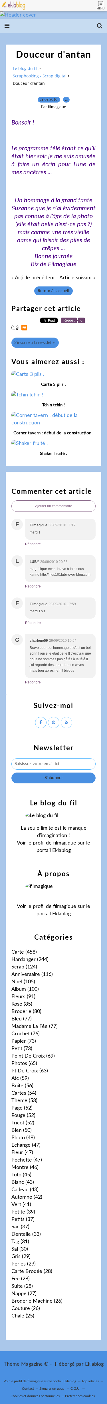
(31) (20, 1241)
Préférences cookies (80, 1396)
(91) (23, 996)
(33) (26, 1234)
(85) (21, 1004)
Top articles (90, 1381)
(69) (33, 1056)
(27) (24, 1293)
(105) (23, 981)
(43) (22, 1182)
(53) (24, 1100)
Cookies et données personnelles (35, 1396)
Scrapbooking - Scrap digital (39, 76)
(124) (24, 967)
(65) (24, 1063)
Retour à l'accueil (53, 291)
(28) (31, 1271)
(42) (26, 1197)
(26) (36, 1301)
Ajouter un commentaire (53, 506)
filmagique (64, 843)
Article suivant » (77, 277)
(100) (25, 989)
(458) (24, 952)
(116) (32, 974)
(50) (21, 1130)
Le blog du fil (25, 68)
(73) (23, 1041)
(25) (22, 1316)
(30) (19, 1249)
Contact (28, 1388)
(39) (23, 1212)
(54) (23, 1093)
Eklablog (94, 1364)
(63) (29, 1071)
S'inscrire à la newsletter (35, 343)
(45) (21, 1175)
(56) (22, 1085)
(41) (21, 1204)
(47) (26, 1145)
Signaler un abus (52, 1388)
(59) (20, 1078)
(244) (30, 959)
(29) (21, 1256)
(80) (26, 1011)
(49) (23, 1137)
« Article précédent (33, 277)
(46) (25, 1167)
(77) (21, 1019)
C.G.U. (75, 1388)
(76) (25, 1033)
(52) (22, 1108)
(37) (23, 1219)
